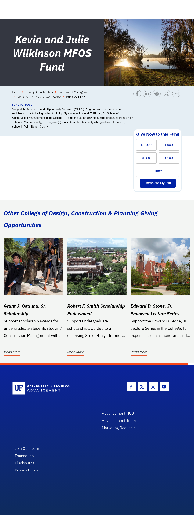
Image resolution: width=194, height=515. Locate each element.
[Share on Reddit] (157, 96)
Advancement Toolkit (120, 420)
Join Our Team (27, 448)
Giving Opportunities (39, 92)
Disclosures (24, 462)
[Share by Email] (177, 96)
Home (16, 92)
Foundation (24, 455)
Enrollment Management (74, 92)
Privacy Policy (26, 470)
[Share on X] (167, 96)
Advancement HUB (118, 413)
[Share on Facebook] (138, 96)
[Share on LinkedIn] (148, 96)
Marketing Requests (119, 427)
